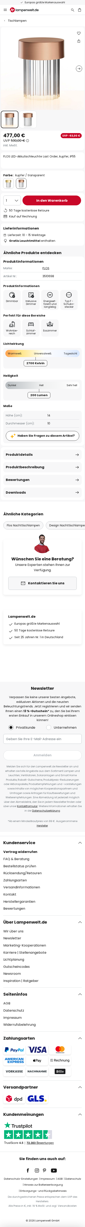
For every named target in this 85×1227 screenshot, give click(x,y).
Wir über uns (13, 931)
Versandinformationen (21, 887)
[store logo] (27, 10)
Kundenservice (19, 843)
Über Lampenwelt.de (25, 922)
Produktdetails (19, 454)
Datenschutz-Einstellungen (21, 1179)
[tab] (42, 875)
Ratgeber (31, 980)
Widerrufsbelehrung (19, 1024)
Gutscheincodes (16, 966)
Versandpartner (20, 1087)
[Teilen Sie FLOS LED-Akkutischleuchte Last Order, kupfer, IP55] (79, 41)
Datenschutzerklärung (46, 810)
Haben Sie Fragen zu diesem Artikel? (46, 436)
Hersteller (42, 825)
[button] (9, 119)
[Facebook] (30, 1170)
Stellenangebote (32, 952)
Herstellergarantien (19, 901)
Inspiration (11, 980)
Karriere (10, 952)
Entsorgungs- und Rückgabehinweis (43, 1191)
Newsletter (12, 938)
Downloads (16, 492)
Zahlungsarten (15, 880)
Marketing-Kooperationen (24, 945)
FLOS (45, 268)
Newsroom (12, 973)
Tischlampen (17, 21)
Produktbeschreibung (25, 467)
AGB (6, 1003)
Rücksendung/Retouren (22, 873)
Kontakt (9, 894)
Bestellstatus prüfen (19, 866)
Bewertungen (18, 479)
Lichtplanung (13, 959)
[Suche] (72, 10)
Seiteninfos (15, 994)
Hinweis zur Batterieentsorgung (43, 1184)
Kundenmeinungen (23, 1114)
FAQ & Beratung (16, 859)
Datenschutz (13, 1010)
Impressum (12, 1017)
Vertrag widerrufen (20, 851)
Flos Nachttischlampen (23, 525)
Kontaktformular (27, 806)
